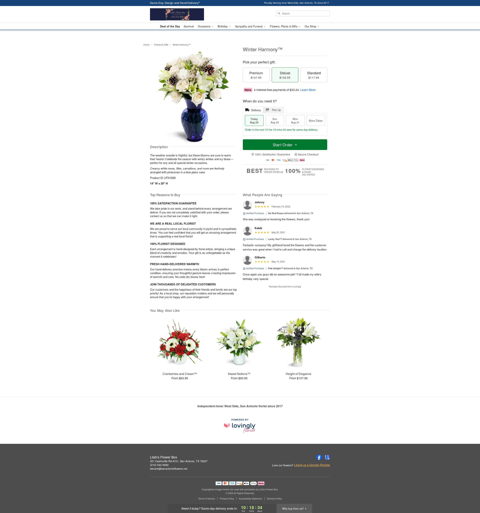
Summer (189, 26)
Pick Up (276, 110)
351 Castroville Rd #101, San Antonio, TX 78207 (179, 461)
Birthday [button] (223, 26)
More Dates (316, 120)
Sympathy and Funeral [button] (249, 26)
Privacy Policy (227, 498)
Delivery (256, 110)
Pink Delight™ (275, 268)
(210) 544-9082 (159, 465)
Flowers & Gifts (161, 44)
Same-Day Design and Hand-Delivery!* (175, 3)
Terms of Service (206, 498)
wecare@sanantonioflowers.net (168, 468)
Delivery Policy (274, 498)
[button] (470, 497)
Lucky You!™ (275, 239)
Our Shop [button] (311, 26)
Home (146, 44)
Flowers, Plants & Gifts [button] (284, 26)
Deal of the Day (170, 26)
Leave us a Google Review (312, 465)
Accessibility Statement (250, 498)
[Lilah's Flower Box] (177, 14)
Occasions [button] (204, 26)
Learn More (308, 90)
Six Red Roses (276, 213)
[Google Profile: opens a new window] (327, 457)
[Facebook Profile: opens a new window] (319, 457)
